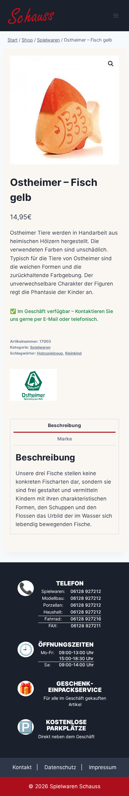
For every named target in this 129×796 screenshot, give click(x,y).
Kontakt (22, 767)
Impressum (102, 767)
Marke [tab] (64, 439)
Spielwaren (40, 347)
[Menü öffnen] (115, 15)
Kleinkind (73, 353)
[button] (110, 63)
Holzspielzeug (50, 353)
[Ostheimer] (33, 384)
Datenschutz (60, 767)
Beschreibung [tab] (64, 425)
